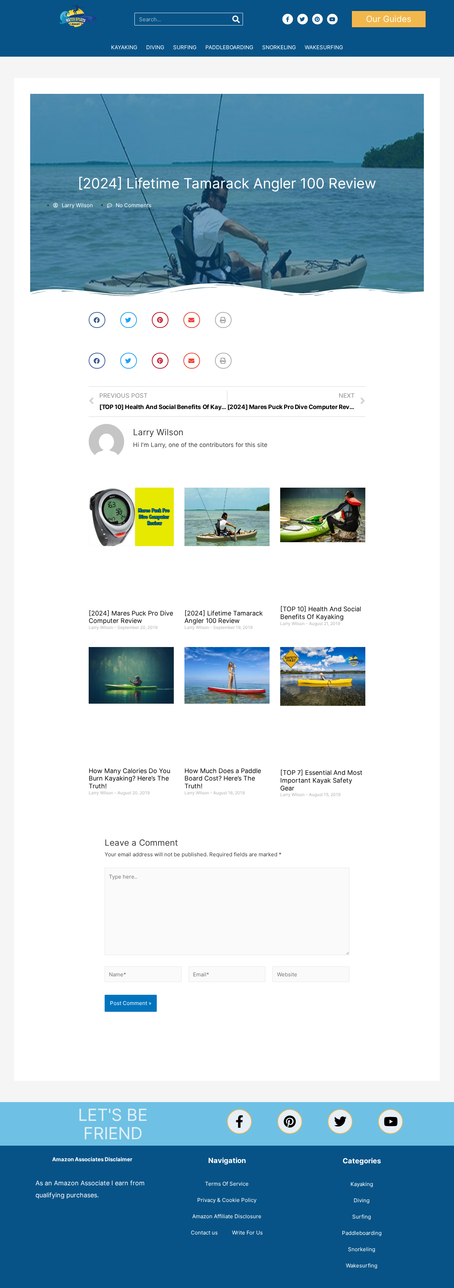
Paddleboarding (229, 47)
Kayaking (124, 47)
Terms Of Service (227, 1183)
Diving (155, 47)
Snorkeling (279, 47)
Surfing (184, 47)
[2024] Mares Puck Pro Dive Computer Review (131, 617)
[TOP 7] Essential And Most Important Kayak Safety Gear (321, 780)
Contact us (204, 1232)
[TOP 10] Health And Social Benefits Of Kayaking (320, 612)
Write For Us (247, 1232)
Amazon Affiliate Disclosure (226, 1216)
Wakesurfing (324, 47)
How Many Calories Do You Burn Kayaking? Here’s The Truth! (129, 778)
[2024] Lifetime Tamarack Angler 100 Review (223, 617)
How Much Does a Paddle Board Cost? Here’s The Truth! (222, 778)
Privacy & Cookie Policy (226, 1200)
